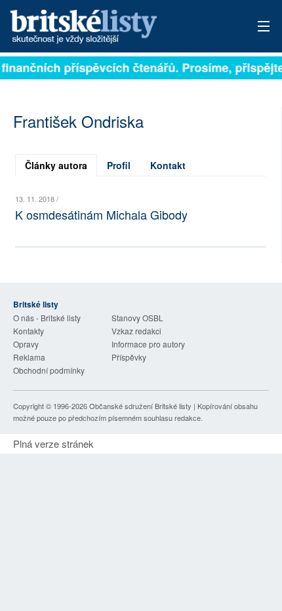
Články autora (56, 165)
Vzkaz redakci (136, 330)
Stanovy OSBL (137, 317)
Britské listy (115, 27)
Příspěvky (128, 357)
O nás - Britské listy (47, 317)
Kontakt (168, 165)
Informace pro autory (148, 343)
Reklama (29, 357)
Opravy (26, 343)
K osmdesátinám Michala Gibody (101, 214)
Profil (119, 165)
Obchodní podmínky (49, 370)
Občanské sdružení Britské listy (140, 406)
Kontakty (28, 330)
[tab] (56, 165)
